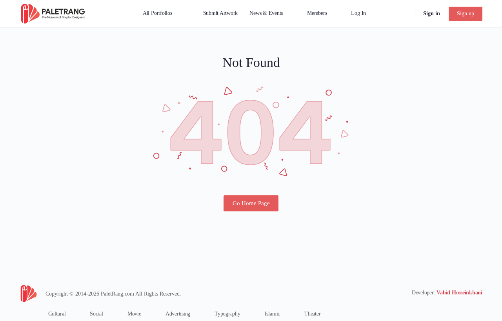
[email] (435, 308)
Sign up (465, 13)
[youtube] (477, 308)
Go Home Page (251, 203)
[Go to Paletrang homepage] (53, 13)
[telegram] (463, 308)
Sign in (431, 13)
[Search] (404, 13)
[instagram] (449, 308)
